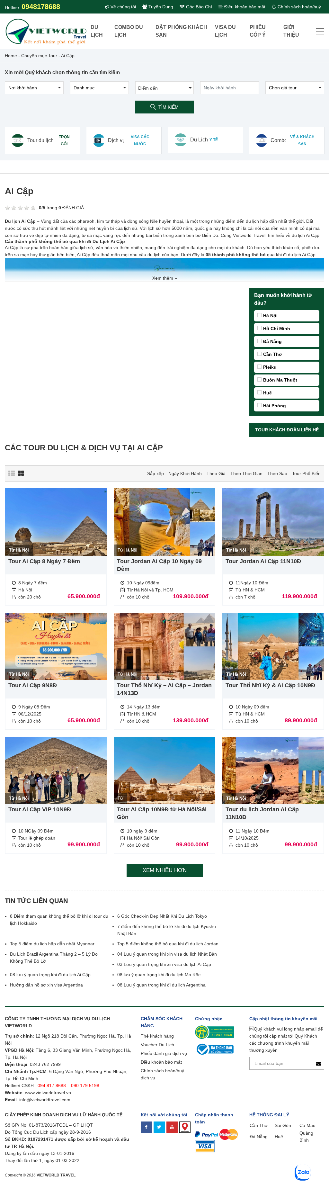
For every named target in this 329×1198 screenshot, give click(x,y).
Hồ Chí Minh (276, 328)
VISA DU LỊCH (225, 31)
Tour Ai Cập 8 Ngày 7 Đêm (44, 561)
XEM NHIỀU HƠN (165, 870)
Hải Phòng (274, 405)
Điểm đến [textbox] (148, 88)
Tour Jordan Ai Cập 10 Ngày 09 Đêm (159, 565)
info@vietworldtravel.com (44, 1099)
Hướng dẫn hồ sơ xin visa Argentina (46, 984)
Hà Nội (270, 315)
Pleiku (270, 367)
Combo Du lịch (128, 31)
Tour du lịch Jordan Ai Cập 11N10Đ (262, 813)
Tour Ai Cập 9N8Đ (32, 685)
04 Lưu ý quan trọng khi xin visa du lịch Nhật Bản (167, 954)
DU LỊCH (97, 31)
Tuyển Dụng (160, 6)
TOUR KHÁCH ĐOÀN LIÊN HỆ (287, 429)
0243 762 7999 (45, 1064)
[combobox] (164, 87)
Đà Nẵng (272, 341)
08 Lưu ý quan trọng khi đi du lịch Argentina (161, 984)
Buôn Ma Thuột (280, 380)
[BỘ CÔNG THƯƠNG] (214, 1048)
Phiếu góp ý (258, 31)
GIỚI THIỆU (291, 31)
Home (11, 55)
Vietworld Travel (249, 235)
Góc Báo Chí (198, 6)
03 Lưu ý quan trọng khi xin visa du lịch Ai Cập (164, 964)
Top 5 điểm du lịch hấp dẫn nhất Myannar (52, 943)
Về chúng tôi (122, 6)
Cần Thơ (272, 354)
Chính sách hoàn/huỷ (298, 6)
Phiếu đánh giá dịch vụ (164, 1053)
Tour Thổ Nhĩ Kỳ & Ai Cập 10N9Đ (270, 685)
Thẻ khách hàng (157, 1036)
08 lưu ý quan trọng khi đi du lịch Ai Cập (50, 974)
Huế (267, 392)
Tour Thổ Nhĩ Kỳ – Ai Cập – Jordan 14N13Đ (164, 689)
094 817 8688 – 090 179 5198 (69, 1085)
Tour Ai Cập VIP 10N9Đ (39, 809)
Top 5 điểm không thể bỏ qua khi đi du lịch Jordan (167, 943)
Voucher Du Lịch (157, 1044)
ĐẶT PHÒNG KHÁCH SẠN (181, 31)
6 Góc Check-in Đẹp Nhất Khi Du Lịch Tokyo (162, 916)
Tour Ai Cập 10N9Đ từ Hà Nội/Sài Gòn (162, 813)
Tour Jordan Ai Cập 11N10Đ (263, 561)
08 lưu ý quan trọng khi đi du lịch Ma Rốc (158, 974)
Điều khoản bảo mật (244, 6)
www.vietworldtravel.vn (48, 1092)
